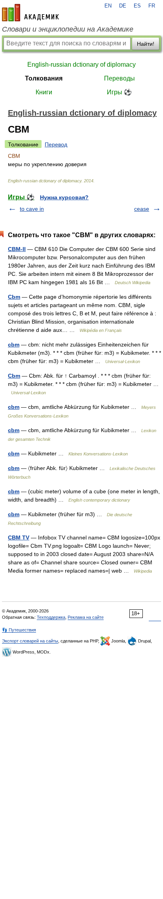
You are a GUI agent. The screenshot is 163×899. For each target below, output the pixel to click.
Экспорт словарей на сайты (30, 641)
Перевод (56, 144)
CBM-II (17, 249)
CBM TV (18, 537)
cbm (13, 344)
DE (122, 6)
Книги (44, 92)
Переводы (119, 78)
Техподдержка (51, 617)
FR (151, 6)
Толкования (44, 78)
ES (137, 6)
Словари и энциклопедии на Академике (67, 29)
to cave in (32, 209)
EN (108, 6)
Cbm (14, 297)
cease (141, 209)
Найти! (145, 44)
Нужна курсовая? (64, 197)
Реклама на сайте (86, 617)
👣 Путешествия (19, 629)
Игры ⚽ (119, 92)
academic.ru (30, 12)
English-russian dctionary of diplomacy (81, 64)
